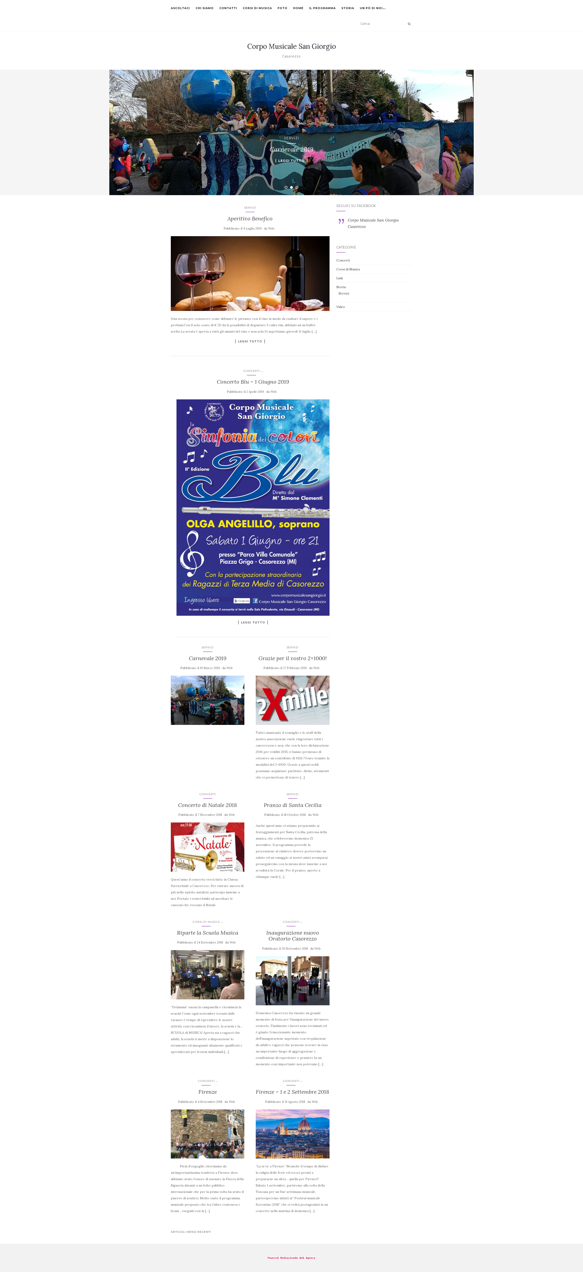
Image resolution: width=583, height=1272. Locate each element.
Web (271, 228)
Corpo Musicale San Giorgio (291, 46)
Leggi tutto (291, 160)
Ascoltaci (180, 8)
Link (339, 278)
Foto (282, 8)
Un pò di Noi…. (373, 8)
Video (340, 307)
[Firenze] (207, 1134)
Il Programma (322, 8)
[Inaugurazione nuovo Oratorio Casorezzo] (292, 981)
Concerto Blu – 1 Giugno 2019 (253, 381)
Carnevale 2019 (207, 658)
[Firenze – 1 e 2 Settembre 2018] (292, 1134)
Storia (347, 8)
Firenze (207, 1091)
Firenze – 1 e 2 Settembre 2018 (292, 1091)
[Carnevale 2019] (207, 700)
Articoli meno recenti (191, 1231)
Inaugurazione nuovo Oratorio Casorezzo (292, 935)
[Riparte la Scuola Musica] (207, 974)
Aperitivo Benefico (250, 218)
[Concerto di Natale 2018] (207, 847)
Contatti (228, 8)
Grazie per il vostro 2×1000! (292, 658)
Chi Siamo (205, 8)
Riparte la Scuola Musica (207, 932)
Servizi (291, 138)
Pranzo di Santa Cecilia (293, 805)
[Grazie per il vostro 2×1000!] (292, 700)
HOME (298, 8)
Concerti (251, 370)
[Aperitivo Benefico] (250, 273)
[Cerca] (409, 24)
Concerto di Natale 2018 (207, 805)
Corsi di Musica (257, 8)
